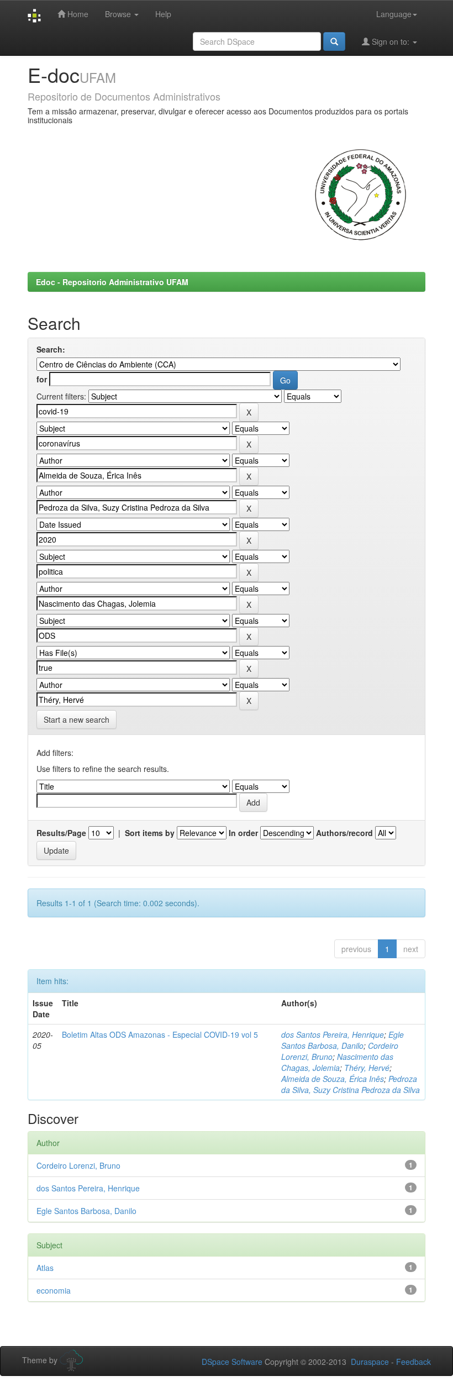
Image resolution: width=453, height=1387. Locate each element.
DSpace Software (232, 1361)
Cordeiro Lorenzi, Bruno (78, 1165)
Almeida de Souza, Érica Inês (332, 1078)
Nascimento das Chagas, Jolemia (337, 1062)
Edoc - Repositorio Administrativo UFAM (112, 281)
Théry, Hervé (366, 1067)
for (41, 379)
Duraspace (370, 1361)
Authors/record (344, 832)
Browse (119, 13)
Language (394, 13)
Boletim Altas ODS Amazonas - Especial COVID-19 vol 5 (160, 1034)
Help (163, 13)
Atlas (45, 1267)
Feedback (413, 1361)
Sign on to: (391, 41)
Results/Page (61, 832)
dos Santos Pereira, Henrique (332, 1034)
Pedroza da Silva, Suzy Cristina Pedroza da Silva (350, 1084)
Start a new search (76, 719)
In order (243, 832)
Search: (50, 349)
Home (76, 13)
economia (53, 1290)
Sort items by (150, 832)
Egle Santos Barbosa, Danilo (342, 1040)
